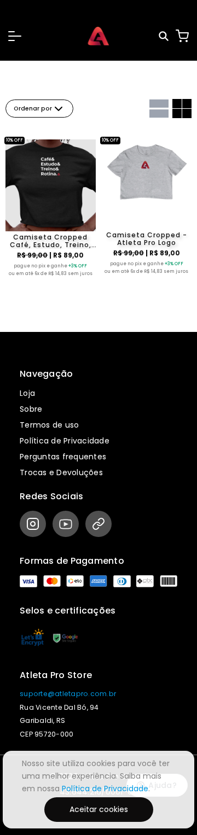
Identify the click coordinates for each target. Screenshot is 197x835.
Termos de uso (49, 424)
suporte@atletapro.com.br (68, 693)
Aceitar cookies (98, 809)
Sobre (31, 409)
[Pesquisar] (164, 36)
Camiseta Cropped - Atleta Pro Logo (146, 239)
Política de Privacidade (64, 440)
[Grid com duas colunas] (182, 108)
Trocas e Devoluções (61, 472)
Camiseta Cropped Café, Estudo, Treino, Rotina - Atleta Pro (50, 241)
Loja (27, 393)
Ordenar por (33, 108)
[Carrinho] (182, 36)
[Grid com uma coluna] (159, 108)
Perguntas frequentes (63, 456)
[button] (14, 36)
